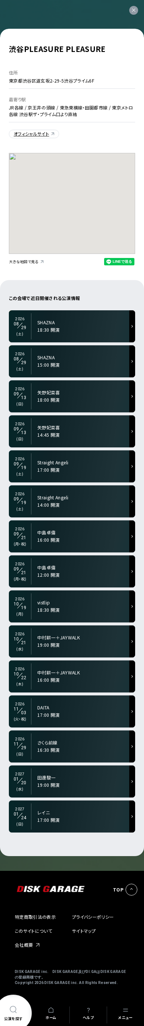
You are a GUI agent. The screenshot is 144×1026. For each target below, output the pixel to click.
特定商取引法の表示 (35, 917)
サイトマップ (84, 931)
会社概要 (24, 945)
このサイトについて (33, 931)
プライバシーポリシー (93, 917)
